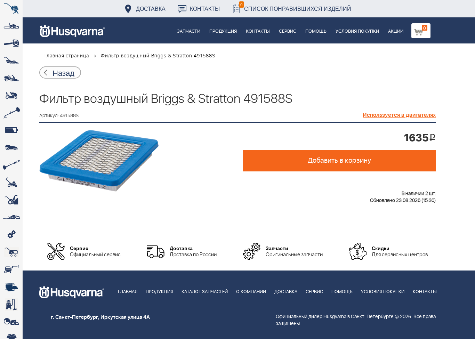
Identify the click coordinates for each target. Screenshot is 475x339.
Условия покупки (357, 31)
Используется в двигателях (399, 115)
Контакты (205, 9)
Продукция (223, 31)
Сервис (287, 31)
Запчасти (188, 31)
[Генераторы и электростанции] (11, 252)
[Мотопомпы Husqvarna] (11, 287)
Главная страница (67, 56)
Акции (395, 31)
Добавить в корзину (339, 160)
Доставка (151, 9)
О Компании (251, 292)
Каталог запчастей (205, 292)
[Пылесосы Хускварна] (11, 304)
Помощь (316, 31)
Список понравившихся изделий (295, 6)
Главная (127, 292)
